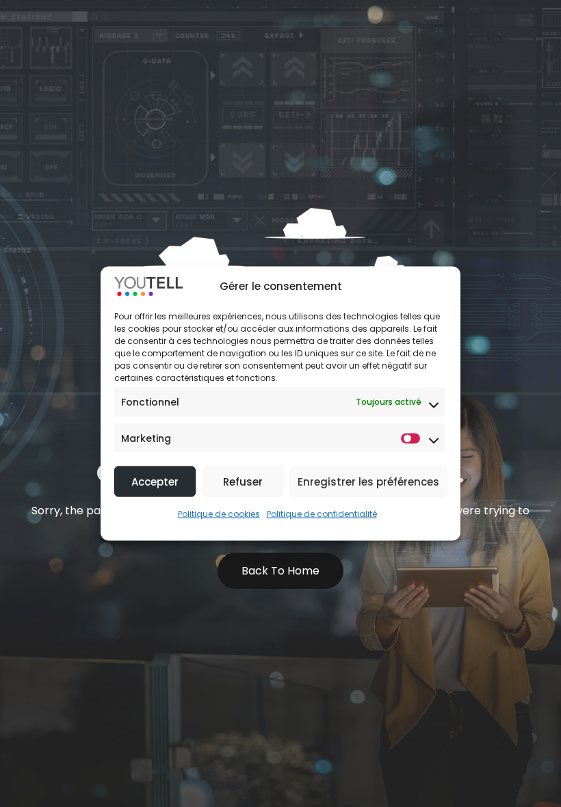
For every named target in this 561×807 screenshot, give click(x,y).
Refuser (243, 481)
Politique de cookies (219, 514)
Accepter (155, 481)
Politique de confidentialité (322, 514)
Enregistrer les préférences (368, 481)
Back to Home (280, 571)
